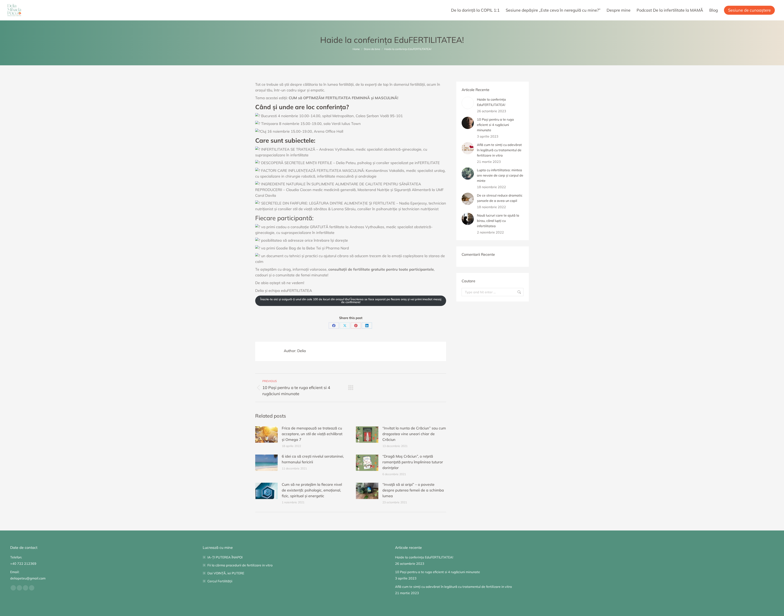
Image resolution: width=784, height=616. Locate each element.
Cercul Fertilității (219, 581)
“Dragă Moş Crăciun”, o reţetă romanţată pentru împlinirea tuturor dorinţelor (412, 462)
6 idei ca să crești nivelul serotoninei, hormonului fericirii (313, 459)
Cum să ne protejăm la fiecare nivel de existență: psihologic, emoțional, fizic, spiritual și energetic (312, 490)
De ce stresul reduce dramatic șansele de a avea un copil (499, 198)
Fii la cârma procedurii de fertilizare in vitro (240, 565)
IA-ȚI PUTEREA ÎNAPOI (225, 557)
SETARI (272, 608)
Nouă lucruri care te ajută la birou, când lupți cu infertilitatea (498, 220)
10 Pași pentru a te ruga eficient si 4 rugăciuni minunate (495, 124)
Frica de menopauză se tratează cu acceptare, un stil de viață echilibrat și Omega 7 (312, 434)
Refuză (483, 606)
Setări (506, 606)
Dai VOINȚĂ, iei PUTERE (225, 573)
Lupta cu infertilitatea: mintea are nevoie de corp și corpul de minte (500, 175)
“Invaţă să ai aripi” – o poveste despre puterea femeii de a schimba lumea (413, 490)
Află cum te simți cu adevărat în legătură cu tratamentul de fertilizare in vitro (499, 150)
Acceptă (459, 606)
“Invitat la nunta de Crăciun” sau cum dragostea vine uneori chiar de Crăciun (414, 434)
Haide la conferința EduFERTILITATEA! (491, 102)
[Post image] (266, 434)
